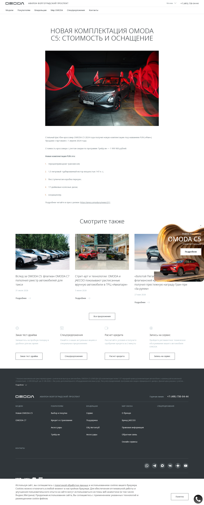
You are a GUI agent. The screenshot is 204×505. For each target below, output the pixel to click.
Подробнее (191, 251)
